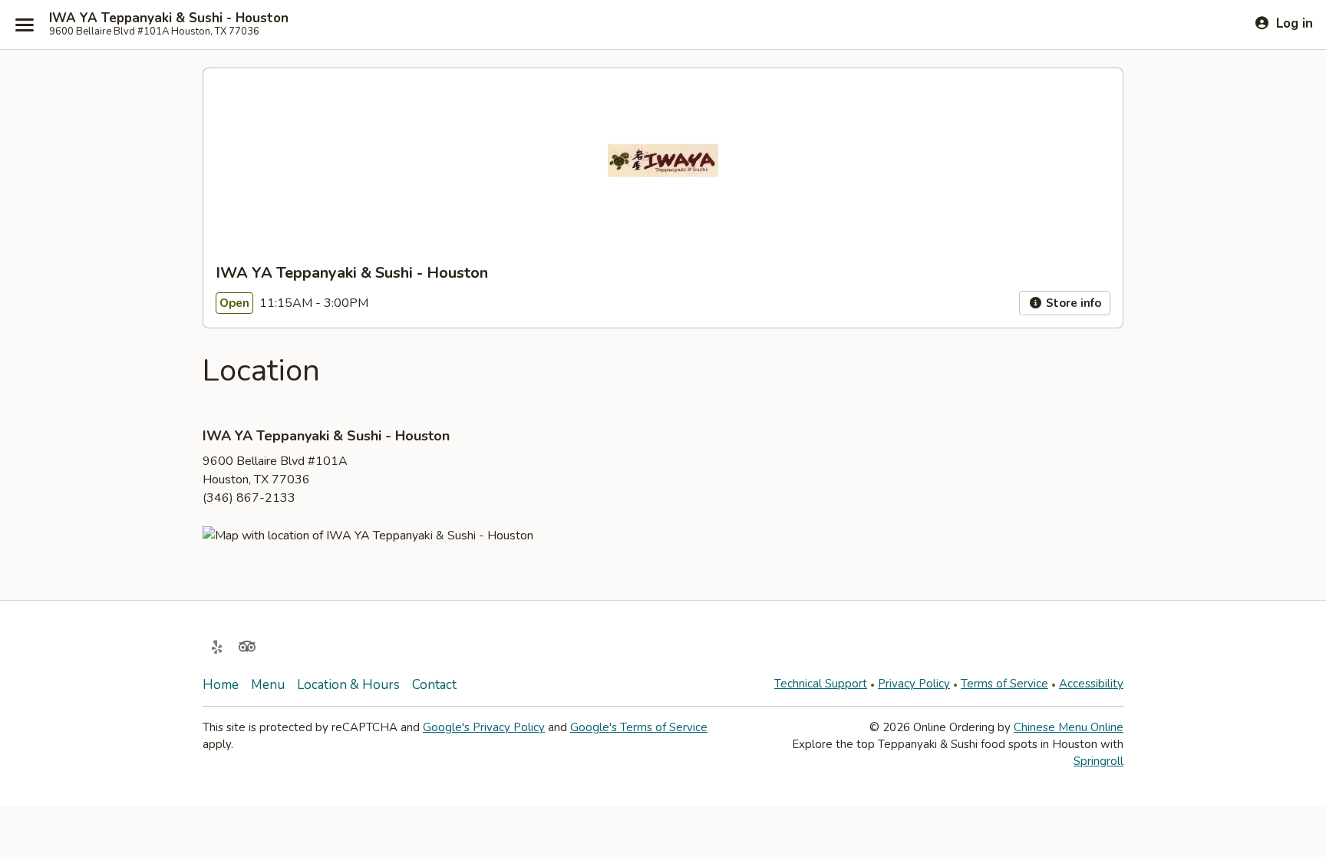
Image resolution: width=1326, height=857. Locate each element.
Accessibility (1091, 683)
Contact (434, 685)
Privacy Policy (914, 683)
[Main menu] (24, 24)
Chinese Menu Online (1068, 727)
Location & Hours (348, 685)
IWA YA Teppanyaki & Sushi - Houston (169, 18)
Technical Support (820, 683)
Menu (268, 685)
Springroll (1098, 761)
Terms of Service (1004, 683)
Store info (1072, 303)
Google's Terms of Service (639, 727)
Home (221, 685)
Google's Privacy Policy (484, 727)
